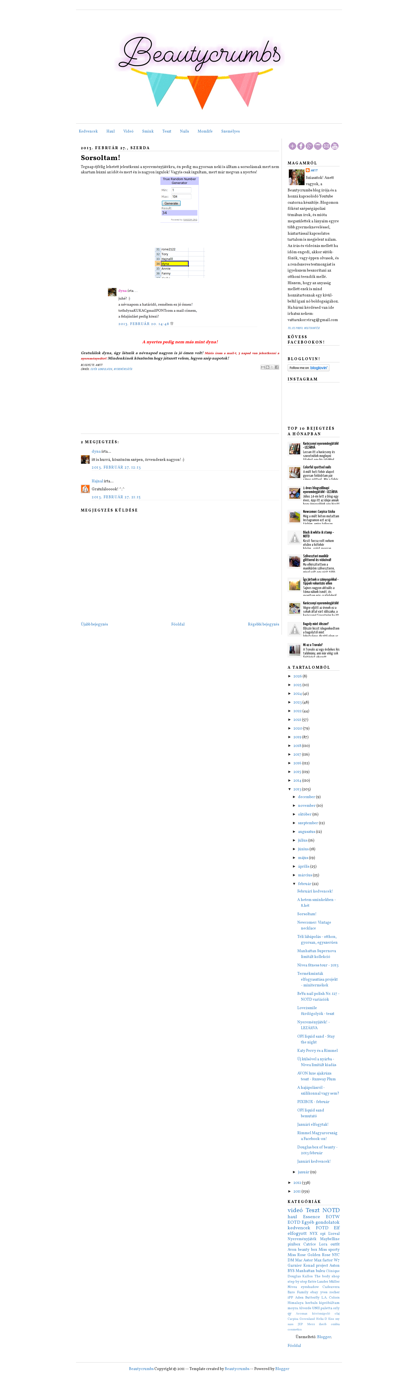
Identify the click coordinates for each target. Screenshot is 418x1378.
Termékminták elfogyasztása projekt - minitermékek (317, 979)
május (303, 858)
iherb (323, 1324)
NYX (314, 1234)
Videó (128, 131)
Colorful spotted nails (317, 467)
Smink (148, 131)
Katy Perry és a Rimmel (317, 1051)
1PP (290, 1297)
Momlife (205, 131)
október (305, 814)
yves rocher (330, 1292)
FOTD (322, 1228)
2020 (298, 728)
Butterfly (312, 1297)
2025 (297, 685)
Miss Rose (297, 1255)
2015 (297, 772)
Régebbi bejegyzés (263, 624)
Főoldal (178, 624)
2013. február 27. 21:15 (116, 497)
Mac (298, 1260)
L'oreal (334, 1234)
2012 (297, 1183)
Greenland (307, 1319)
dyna (96, 451)
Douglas (294, 1276)
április (304, 866)
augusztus (307, 832)
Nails (184, 131)
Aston (334, 1265)
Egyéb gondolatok (101, 369)
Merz (311, 1324)
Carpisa (293, 1319)
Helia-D (321, 1319)
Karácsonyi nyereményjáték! (321, 603)
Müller (334, 1281)
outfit (335, 1244)
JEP (300, 1324)
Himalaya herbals (303, 1303)
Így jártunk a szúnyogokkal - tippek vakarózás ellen (320, 581)
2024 (298, 693)
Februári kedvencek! (315, 891)
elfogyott (297, 1233)
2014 (297, 780)
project (322, 1265)
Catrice (309, 1244)
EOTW (333, 1217)
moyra (293, 1308)
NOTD (331, 1210)
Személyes (230, 131)
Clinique (333, 1271)
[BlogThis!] (267, 367)
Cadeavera (331, 1287)
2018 (297, 746)
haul (292, 1217)
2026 (298, 676)
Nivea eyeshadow (303, 1287)
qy (289, 1313)
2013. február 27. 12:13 (116, 467)
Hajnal (97, 481)
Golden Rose (318, 1255)
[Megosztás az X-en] (272, 367)
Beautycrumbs (141, 1369)
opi (323, 1234)
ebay (314, 1292)
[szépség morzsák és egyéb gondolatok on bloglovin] (308, 370)
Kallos (307, 1276)
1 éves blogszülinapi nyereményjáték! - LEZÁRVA (320, 490)
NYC (336, 1255)
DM (291, 1260)
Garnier (295, 1265)
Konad (309, 1265)
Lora (323, 1244)
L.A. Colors (330, 1297)
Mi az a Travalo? (313, 645)
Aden (299, 1297)
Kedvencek (88, 131)
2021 (297, 720)
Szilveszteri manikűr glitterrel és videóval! (317, 558)
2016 (297, 763)
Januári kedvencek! (314, 1161)
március (305, 875)
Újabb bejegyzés (94, 624)
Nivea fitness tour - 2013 (317, 965)
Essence (311, 1217)
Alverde (305, 1308)
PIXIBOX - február (313, 1102)
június (303, 849)
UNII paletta (322, 1308)
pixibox (294, 1244)
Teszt (166, 131)
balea (320, 1271)
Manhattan (305, 1271)
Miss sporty (329, 1249)
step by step (297, 1281)
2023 (297, 702)
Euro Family (298, 1292)
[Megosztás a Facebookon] (276, 367)
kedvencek (299, 1228)
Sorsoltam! (100, 158)
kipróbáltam (329, 1303)
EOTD (294, 1222)
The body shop (327, 1276)
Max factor (323, 1260)
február (305, 884)
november (307, 806)
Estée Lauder (318, 1281)
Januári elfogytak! (313, 1124)
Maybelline (330, 1239)
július (303, 840)
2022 (297, 711)
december (307, 797)
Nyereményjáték (123, 369)
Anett (314, 170)
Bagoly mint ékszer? (316, 624)
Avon (292, 1249)
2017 (297, 754)
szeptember (308, 823)
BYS (291, 1271)
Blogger (324, 1337)
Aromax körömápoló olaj (318, 1314)
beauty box (307, 1249)
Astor (308, 1260)
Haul (110, 131)
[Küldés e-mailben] (263, 367)
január (304, 1172)
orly (336, 1308)
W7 (337, 1260)
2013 (297, 789)
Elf (337, 1228)
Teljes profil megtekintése (304, 328)
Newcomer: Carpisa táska (319, 511)
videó (295, 1210)
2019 (297, 737)
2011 (297, 1191)
